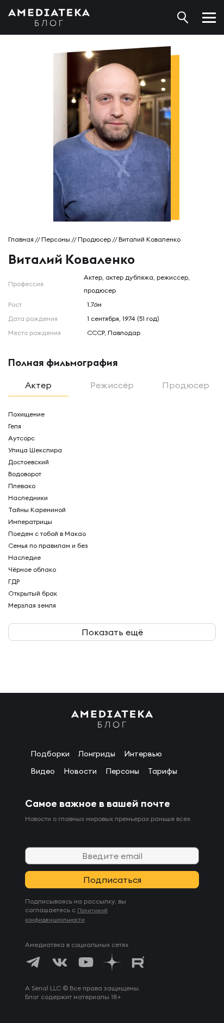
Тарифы (162, 771)
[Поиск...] (182, 17)
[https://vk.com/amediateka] (60, 962)
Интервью (143, 754)
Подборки (50, 754)
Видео (42, 771)
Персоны (55, 239)
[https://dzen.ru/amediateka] (112, 962)
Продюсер (94, 239)
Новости (80, 771)
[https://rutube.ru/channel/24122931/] (138, 962)
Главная (21, 239)
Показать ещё (112, 632)
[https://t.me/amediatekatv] (33, 962)
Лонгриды (96, 754)
